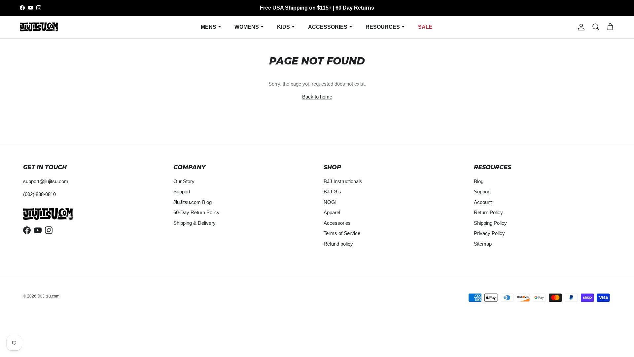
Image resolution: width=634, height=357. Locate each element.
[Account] (580, 27)
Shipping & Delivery (194, 223)
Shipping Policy (490, 223)
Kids (283, 27)
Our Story (183, 181)
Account (483, 202)
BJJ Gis (332, 191)
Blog (478, 181)
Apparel (332, 212)
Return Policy (488, 212)
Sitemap (483, 244)
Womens (246, 27)
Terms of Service (342, 233)
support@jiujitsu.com (45, 181)
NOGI (330, 202)
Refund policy (338, 244)
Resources (383, 27)
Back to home (317, 96)
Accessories (327, 27)
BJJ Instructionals (343, 181)
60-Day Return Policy (196, 212)
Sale (425, 27)
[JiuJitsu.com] (39, 26)
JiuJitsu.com (48, 296)
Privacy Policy (489, 233)
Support (181, 191)
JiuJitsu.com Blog (192, 202)
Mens (208, 27)
